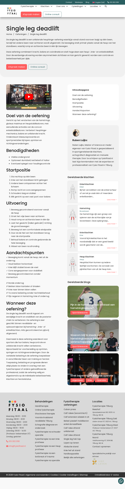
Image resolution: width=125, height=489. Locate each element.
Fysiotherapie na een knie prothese (47, 441)
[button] (29, 97)
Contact (69, 2)
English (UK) (100, 2)
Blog (87, 2)
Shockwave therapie (45, 413)
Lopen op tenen (71, 442)
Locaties (94, 6)
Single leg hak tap (72, 439)
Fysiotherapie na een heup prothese (48, 448)
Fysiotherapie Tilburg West (105, 425)
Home (9, 34)
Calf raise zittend (72, 435)
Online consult (52, 14)
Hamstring (85, 208)
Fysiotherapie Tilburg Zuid (104, 418)
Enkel (82, 187)
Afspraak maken (31, 14)
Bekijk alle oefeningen (74, 457)
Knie (81, 235)
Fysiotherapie (27, 6)
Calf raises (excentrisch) (75, 413)
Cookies (54, 474)
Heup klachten (87, 256)
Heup (82, 259)
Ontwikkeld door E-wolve (107, 474)
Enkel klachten (87, 184)
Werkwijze (79, 2)
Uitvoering (77, 106)
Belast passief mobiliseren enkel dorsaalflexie (76, 422)
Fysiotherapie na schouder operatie (48, 433)
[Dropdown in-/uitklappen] (36, 6)
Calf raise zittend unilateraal (72, 430)
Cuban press (70, 409)
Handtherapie (41, 406)
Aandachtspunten (81, 110)
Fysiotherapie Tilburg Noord (102, 436)
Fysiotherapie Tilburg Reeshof (102, 408)
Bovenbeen (84, 211)
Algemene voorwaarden (37, 474)
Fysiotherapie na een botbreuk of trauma (45, 455)
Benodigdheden (79, 99)
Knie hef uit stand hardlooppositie (72, 452)
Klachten (45, 6)
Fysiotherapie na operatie (47, 460)
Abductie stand (71, 446)
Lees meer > (112, 200)
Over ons (60, 6)
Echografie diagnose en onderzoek (46, 426)
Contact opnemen (101, 446)
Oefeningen (21, 34)
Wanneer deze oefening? (84, 114)
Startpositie (78, 102)
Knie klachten (86, 232)
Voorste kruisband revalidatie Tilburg (44, 419)
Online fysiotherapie (44, 409)
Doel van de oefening (82, 95)
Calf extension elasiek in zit (76, 417)
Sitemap (84, 474)
